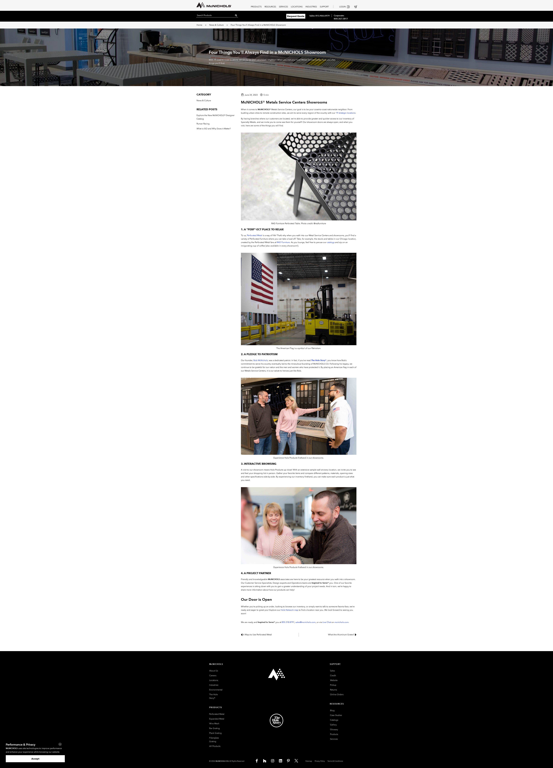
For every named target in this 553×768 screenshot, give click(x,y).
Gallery (333, 725)
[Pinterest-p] (288, 760)
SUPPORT (324, 6)
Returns (333, 690)
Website (334, 680)
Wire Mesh (214, 723)
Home (199, 25)
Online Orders (336, 694)
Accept (35, 758)
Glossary (334, 729)
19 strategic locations (345, 113)
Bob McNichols (260, 360)
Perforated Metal (254, 235)
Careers (212, 675)
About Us (213, 671)
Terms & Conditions (335, 761)
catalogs (331, 242)
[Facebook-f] (256, 760)
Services (334, 739)
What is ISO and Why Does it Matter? (214, 128)
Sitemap (308, 761)
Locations (213, 680)
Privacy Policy (320, 761)
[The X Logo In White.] (296, 760)
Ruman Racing (203, 124)
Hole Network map (289, 610)
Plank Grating (215, 733)
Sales (332, 671)
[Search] (236, 15)
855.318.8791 (288, 622)
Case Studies (336, 715)
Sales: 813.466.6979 (319, 15)
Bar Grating (214, 728)
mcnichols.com (342, 622)
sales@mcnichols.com (306, 622)
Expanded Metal (216, 719)
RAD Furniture (283, 242)
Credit (333, 675)
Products (334, 734)
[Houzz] (264, 760)
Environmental (215, 690)
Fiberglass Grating (214, 740)
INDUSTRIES (311, 6)
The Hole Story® (213, 696)
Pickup (333, 685)
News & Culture (216, 25)
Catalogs (334, 720)
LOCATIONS (297, 6)
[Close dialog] (60, 744)
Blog (332, 710)
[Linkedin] (280, 760)
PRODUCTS (256, 6)
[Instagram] (272, 760)
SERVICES (283, 6)
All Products (214, 746)
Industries (213, 685)
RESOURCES (270, 6)
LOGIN (342, 6)
